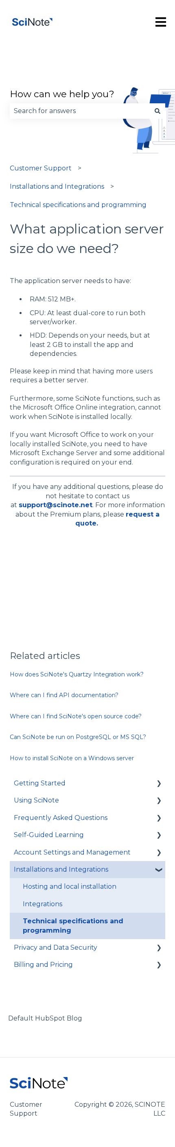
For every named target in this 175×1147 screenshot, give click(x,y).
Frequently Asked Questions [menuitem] (60, 818)
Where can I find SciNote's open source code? (76, 716)
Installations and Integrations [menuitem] (61, 869)
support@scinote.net (55, 505)
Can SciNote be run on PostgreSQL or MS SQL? (78, 737)
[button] (158, 784)
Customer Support (41, 168)
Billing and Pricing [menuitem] (43, 964)
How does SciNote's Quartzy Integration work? (77, 674)
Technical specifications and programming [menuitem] (73, 925)
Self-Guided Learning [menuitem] (49, 835)
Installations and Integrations (57, 186)
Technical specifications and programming (78, 205)
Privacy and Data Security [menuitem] (55, 947)
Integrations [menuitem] (42, 904)
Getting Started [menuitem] (40, 783)
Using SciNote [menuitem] (36, 800)
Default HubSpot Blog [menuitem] (45, 1018)
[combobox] (80, 111)
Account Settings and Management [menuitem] (72, 852)
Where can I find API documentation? (64, 695)
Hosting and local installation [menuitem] (69, 886)
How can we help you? (62, 94)
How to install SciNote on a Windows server (72, 758)
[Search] (157, 111)
